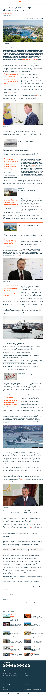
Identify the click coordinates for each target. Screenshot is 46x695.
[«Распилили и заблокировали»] (10, 192)
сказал (10, 92)
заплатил (29, 527)
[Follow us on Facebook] (4, 665)
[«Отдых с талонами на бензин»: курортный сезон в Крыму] (6, 633)
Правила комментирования (9, 687)
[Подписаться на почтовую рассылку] (29, 665)
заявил (37, 95)
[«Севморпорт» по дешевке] (10, 143)
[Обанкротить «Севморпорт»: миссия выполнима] (10, 227)
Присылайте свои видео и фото (9, 673)
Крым (11, 646)
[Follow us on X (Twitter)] (7, 665)
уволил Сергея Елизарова (35, 309)
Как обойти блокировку (29, 677)
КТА (18, 693)
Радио (25, 673)
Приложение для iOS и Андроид (10, 675)
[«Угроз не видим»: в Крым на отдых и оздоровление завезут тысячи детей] (27, 641)
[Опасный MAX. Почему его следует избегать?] (6, 654)
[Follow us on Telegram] (18, 665)
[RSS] (23, 665)
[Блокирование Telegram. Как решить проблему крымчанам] (27, 648)
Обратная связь (27, 684)
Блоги (11, 640)
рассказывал (23, 479)
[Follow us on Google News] (15, 665)
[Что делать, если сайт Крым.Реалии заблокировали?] (27, 654)
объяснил (33, 165)
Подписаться (5, 677)
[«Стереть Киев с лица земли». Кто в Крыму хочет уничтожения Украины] (27, 616)
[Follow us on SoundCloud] (20, 665)
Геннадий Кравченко (7, 13)
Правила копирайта (7, 689)
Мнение (5, 5)
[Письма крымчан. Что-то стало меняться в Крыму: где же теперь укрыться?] (6, 641)
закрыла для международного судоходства (13, 361)
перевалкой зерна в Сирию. (9, 557)
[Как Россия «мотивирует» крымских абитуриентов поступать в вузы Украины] (6, 624)
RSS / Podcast (26, 675)
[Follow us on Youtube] (9, 665)
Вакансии (26, 687)
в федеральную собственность (29, 59)
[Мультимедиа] (8, 693)
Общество (12, 623)
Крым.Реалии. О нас (7, 684)
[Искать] (38, 693)
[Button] (30, 18)
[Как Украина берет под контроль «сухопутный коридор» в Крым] (6, 616)
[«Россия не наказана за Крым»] (10, 376)
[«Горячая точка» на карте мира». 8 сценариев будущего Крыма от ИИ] (6, 648)
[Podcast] (26, 665)
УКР (28, 693)
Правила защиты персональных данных (32, 689)
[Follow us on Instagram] (12, 665)
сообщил (17, 255)
